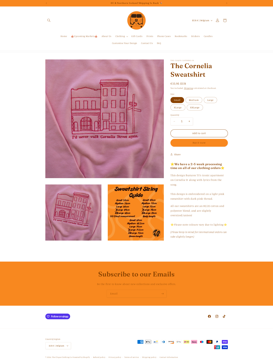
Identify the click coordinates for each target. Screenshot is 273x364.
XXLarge (194, 107)
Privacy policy (115, 357)
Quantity (174, 114)
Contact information (169, 357)
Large (210, 99)
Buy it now (199, 142)
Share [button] (177, 154)
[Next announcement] (226, 3)
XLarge (178, 107)
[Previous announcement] (46, 3)
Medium (194, 99)
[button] (49, 20)
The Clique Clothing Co (62, 357)
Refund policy (99, 357)
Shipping (188, 88)
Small (177, 99)
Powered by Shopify (81, 357)
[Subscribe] (162, 293)
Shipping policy (149, 357)
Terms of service (131, 357)
